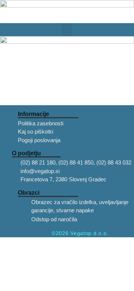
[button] (67, 29)
